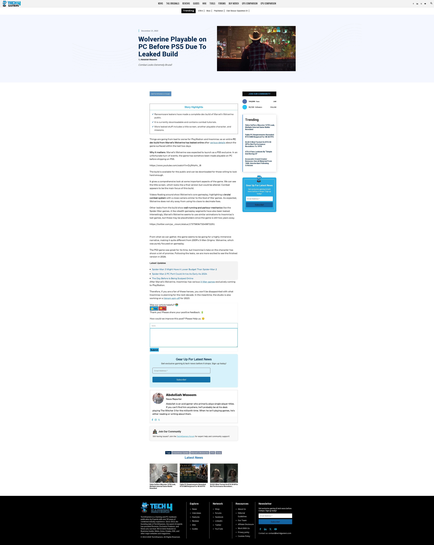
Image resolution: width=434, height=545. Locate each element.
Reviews (186, 3)
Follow (273, 107)
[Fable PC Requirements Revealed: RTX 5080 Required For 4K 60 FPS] (194, 473)
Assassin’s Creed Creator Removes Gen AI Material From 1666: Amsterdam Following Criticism (258, 162)
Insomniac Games (181, 452)
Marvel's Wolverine (199, 452)
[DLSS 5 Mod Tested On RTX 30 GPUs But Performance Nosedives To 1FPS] (224, 473)
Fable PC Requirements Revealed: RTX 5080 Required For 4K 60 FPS (193, 485)
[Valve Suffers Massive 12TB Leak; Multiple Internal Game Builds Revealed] (163, 473)
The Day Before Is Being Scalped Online (172, 278)
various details (217, 142)
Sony (219, 452)
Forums (222, 3)
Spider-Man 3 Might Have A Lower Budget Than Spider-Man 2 (184, 269)
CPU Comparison (268, 3)
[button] (431, 3)
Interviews (196, 513)
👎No (162, 308)
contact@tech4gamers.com (279, 533)
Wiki (204, 3)
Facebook (219, 517)
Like (274, 101)
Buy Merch (234, 3)
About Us (242, 509)
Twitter (218, 525)
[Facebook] (413, 3)
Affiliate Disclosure (246, 524)
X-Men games (207, 281)
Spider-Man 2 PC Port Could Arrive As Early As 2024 (179, 273)
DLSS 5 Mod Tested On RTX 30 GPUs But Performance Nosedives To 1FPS (258, 144)
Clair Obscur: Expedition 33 (237, 11)
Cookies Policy (244, 536)
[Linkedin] (417, 3)
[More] (216, 94)
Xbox (208, 11)
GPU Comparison (249, 3)
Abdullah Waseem (149, 59)
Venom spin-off (172, 298)
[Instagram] (156, 420)
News (160, 3)
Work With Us (244, 528)
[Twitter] (421, 3)
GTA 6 (200, 11)
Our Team (242, 520)
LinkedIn (218, 521)
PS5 (212, 452)
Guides (196, 3)
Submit (154, 349)
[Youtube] (425, 3)
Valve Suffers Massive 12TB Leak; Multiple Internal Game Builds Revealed (163, 486)
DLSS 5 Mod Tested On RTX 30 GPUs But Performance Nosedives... (224, 485)
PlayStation (218, 11)
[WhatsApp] (206, 94)
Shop (217, 509)
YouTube (219, 529)
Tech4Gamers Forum (185, 436)
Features (196, 517)
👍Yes (154, 308)
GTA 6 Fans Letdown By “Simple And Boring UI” (258, 153)
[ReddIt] (211, 94)
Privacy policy (243, 532)
